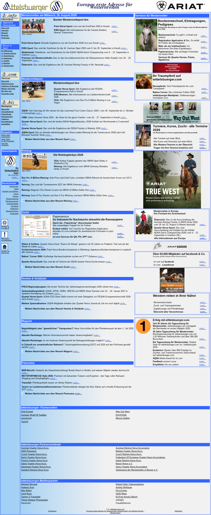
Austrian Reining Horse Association (132, 448)
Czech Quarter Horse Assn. (34, 454)
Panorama (5, 38)
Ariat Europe (27, 411)
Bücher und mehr (8, 89)
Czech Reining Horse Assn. (129, 454)
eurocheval (26, 418)
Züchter (15, 196)
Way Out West (123, 411)
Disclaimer (178, 511)
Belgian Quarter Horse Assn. (129, 451)
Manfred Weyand (29, 484)
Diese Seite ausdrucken (5, 136)
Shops (16, 194)
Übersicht (5, 81)
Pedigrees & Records (9, 86)
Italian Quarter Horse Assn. (34, 463)
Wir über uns (6, 91)
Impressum (52, 511)
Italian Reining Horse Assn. (129, 460)
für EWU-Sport (7, 51)
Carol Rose (26, 493)
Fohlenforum (6, 114)
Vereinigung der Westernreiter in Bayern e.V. (137, 470)
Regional (4, 35)
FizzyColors (121, 490)
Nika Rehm (26, 490)
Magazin (4, 33)
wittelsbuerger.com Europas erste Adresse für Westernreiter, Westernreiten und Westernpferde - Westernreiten (115, 511)
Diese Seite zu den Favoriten (7, 140)
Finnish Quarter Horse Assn (34, 460)
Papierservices (7, 84)
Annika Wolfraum (124, 487)
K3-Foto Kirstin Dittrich (126, 497)
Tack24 (24, 421)
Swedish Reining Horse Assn (35, 470)
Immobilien (5, 124)
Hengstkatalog (7, 121)
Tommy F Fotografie (30, 497)
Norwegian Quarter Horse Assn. (36, 467)
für (8, 53)
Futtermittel (14, 213)
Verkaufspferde (7, 112)
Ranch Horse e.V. (124, 463)
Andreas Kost (27, 487)
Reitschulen (14, 186)
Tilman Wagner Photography (34, 500)
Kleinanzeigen (7, 117)
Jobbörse (5, 119)
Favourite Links (7, 94)
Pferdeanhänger (12, 211)
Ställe (16, 189)
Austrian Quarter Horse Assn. (35, 448)
